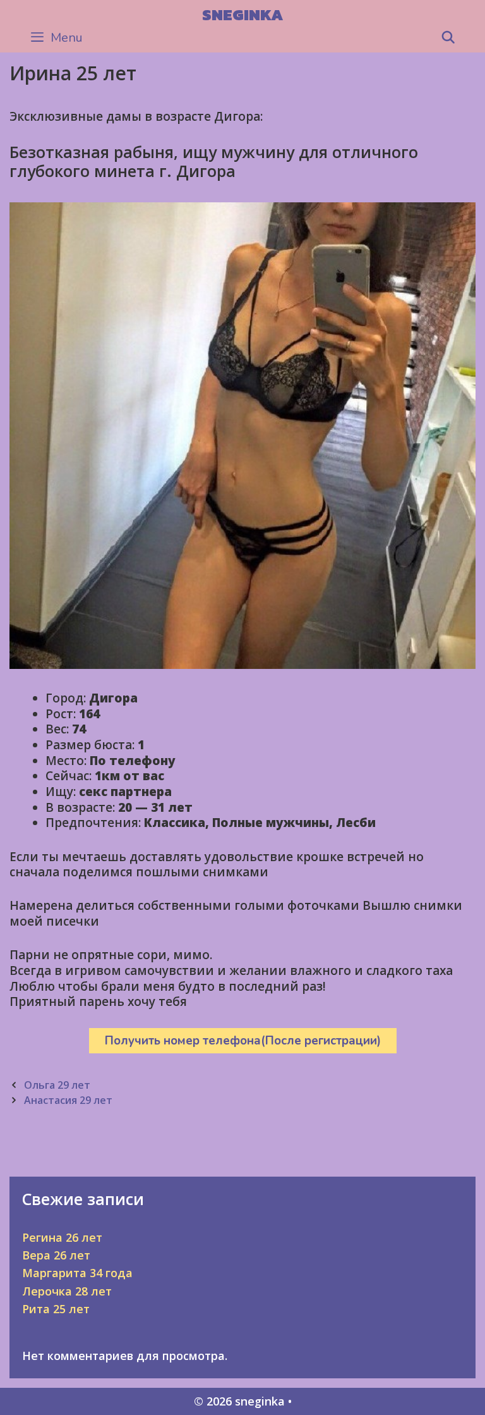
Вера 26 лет (56, 1255)
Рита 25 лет (56, 1308)
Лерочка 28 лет (67, 1291)
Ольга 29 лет (57, 1085)
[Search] (448, 38)
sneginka (242, 15)
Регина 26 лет (62, 1237)
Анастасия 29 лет (68, 1100)
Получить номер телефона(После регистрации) (243, 1040)
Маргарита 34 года (77, 1272)
